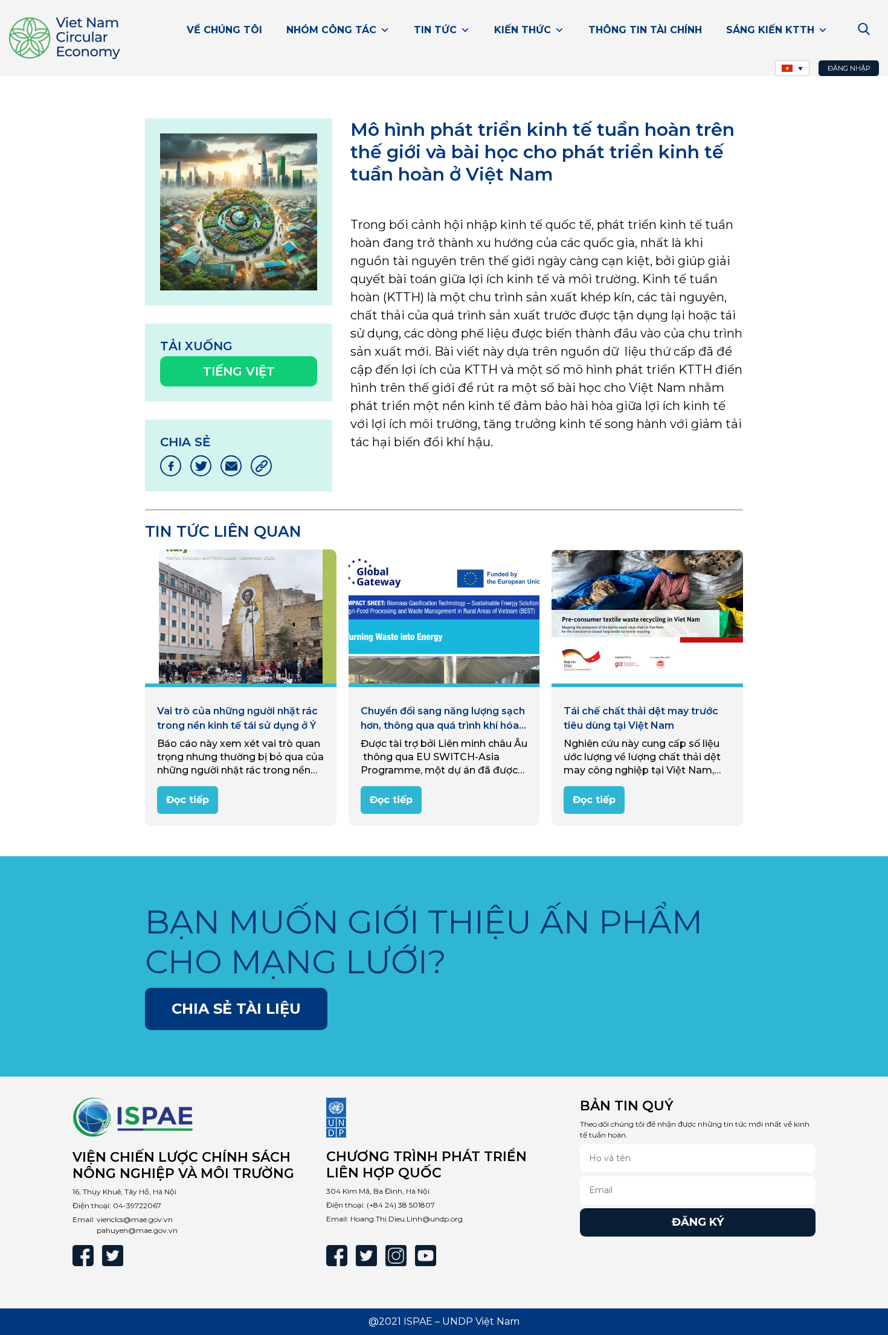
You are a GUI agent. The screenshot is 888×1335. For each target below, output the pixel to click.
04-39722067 (137, 1205)
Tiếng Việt (239, 371)
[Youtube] (425, 1255)
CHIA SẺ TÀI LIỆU (236, 1008)
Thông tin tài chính (645, 30)
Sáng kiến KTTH (770, 30)
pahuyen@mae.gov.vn (137, 1230)
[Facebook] (83, 1255)
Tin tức (435, 30)
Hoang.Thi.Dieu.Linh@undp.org (406, 1218)
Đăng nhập (849, 68)
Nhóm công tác (331, 30)
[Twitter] (112, 1255)
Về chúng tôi (224, 30)
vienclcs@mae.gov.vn (135, 1219)
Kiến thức (522, 30)
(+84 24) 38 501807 (401, 1204)
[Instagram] (396, 1255)
